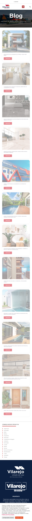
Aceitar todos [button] (19, 517)
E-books (16, 1)
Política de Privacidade (8, 514)
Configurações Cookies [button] (8, 517)
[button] (23, 7)
